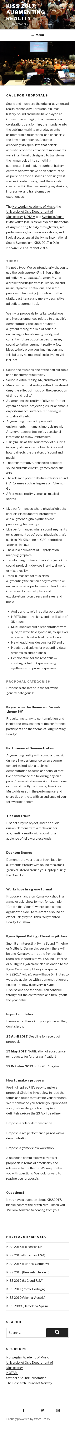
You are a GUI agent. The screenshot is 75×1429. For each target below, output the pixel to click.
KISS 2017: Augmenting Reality (25, 12)
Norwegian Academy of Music (33, 206)
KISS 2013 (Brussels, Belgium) (27, 1272)
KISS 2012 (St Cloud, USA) (24, 1281)
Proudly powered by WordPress (28, 1419)
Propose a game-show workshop (30, 1148)
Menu (40, 35)
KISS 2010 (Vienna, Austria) (25, 1298)
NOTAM (29, 217)
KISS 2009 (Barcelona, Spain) (27, 1306)
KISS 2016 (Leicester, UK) (24, 1247)
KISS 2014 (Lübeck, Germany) (27, 1264)
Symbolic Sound (53, 217)
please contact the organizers (27, 1205)
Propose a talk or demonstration (29, 1123)
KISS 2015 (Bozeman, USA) (25, 1255)
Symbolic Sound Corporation (26, 1378)
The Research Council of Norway (29, 1383)
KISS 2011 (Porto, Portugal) (25, 1289)
